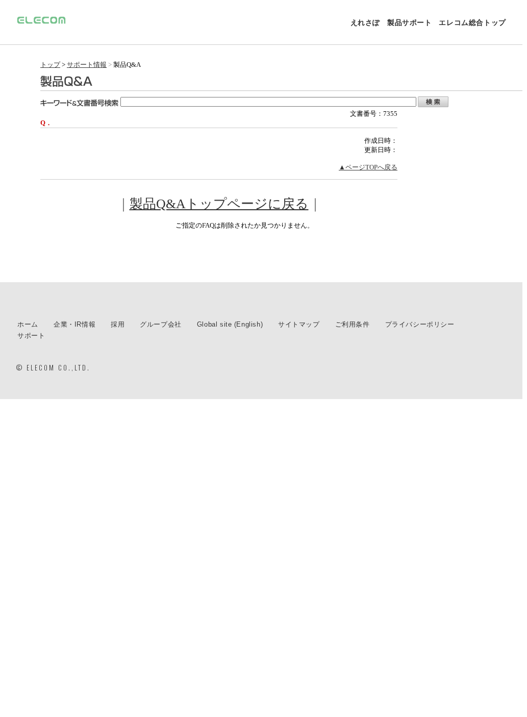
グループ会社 (161, 324)
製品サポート (409, 22)
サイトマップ (299, 324)
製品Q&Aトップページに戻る (219, 203)
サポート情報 (87, 64)
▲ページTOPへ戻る (368, 167)
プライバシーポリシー (420, 324)
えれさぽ (365, 22)
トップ (50, 64)
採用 (117, 324)
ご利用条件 (352, 324)
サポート (31, 335)
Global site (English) (230, 324)
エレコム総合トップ (472, 22)
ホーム (27, 324)
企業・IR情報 (74, 324)
